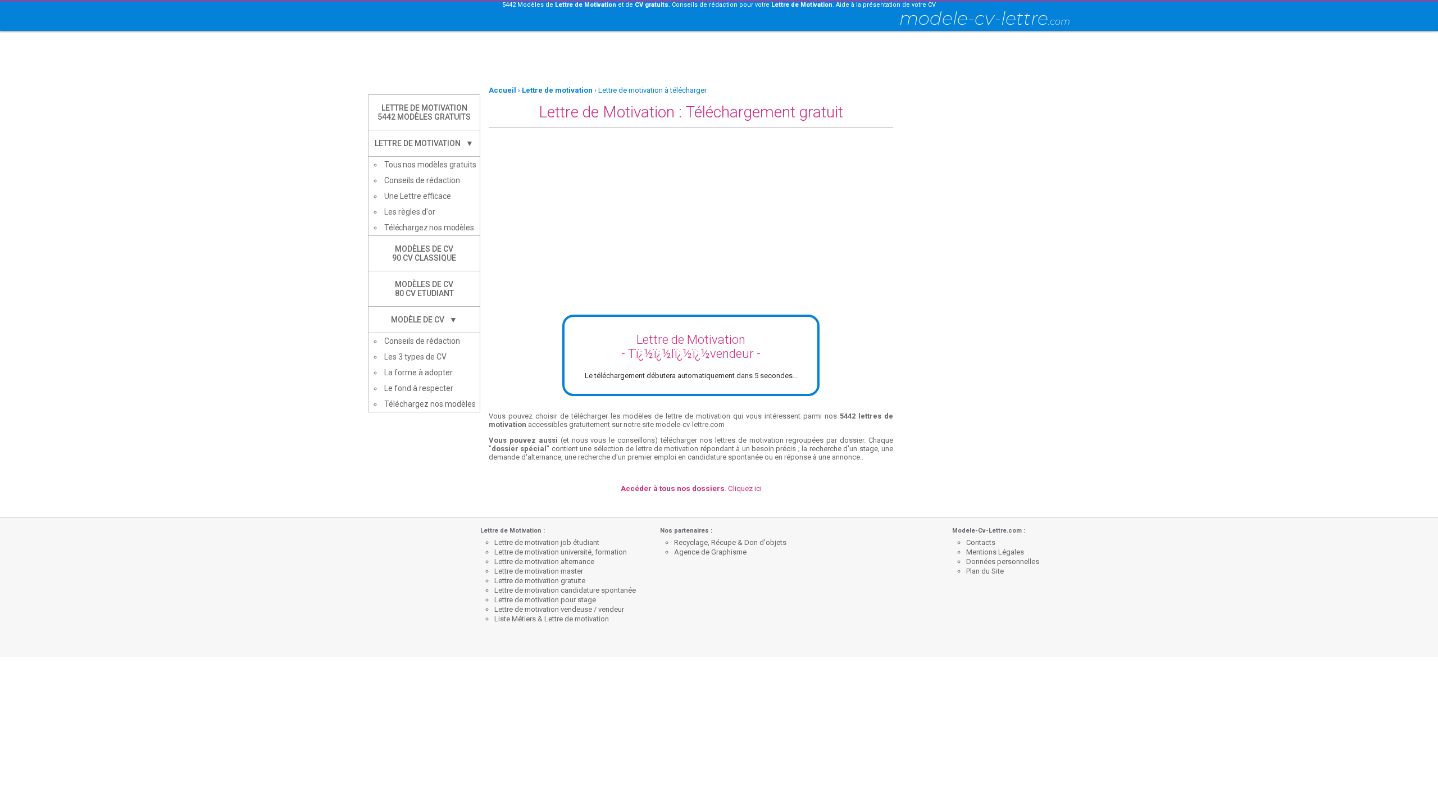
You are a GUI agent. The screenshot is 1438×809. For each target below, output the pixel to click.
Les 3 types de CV (415, 356)
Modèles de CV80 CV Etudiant (424, 289)
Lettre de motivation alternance (544, 561)
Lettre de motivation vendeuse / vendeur (559, 609)
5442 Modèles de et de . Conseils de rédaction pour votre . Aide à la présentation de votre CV (719, 4)
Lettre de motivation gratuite (539, 580)
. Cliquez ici (691, 488)
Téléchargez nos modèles (429, 227)
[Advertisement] (719, 59)
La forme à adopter (418, 372)
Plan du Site (985, 571)
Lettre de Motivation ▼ (424, 143)
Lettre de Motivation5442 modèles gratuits (424, 112)
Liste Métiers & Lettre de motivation (551, 619)
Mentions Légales (995, 552)
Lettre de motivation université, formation (560, 552)
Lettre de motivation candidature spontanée (565, 590)
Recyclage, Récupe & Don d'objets (730, 542)
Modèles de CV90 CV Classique (424, 253)
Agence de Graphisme (710, 552)
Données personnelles (1002, 561)
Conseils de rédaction (422, 180)
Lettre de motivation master (538, 571)
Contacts (980, 542)
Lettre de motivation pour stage (545, 600)
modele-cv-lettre (984, 18)
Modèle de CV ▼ (424, 319)
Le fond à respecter (418, 388)
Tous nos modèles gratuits (430, 164)
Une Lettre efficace (417, 196)
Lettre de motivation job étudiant (546, 542)
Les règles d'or (409, 211)
